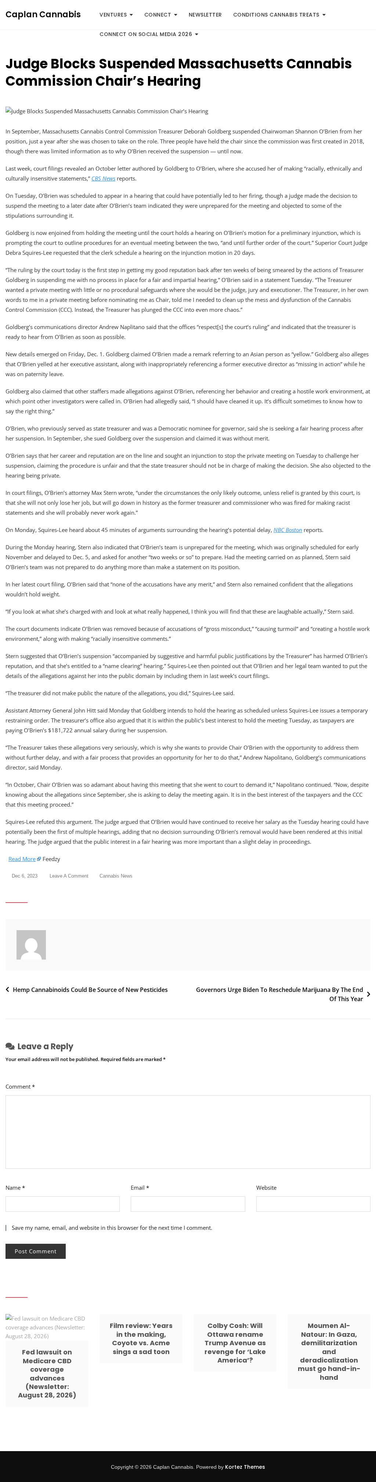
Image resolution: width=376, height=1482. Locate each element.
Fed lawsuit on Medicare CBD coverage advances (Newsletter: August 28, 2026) (47, 1373)
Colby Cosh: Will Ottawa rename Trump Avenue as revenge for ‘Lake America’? (235, 1343)
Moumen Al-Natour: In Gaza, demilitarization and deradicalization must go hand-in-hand (329, 1351)
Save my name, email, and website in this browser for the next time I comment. (112, 1227)
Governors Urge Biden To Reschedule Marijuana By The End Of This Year (279, 994)
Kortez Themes (245, 1467)
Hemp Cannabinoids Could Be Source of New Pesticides (90, 990)
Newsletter (205, 14)
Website (266, 1187)
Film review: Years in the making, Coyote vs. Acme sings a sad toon (141, 1338)
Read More (22, 859)
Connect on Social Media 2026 (146, 34)
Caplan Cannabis (43, 14)
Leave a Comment (69, 877)
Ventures (113, 14)
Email (140, 1187)
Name (15, 1187)
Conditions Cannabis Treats (276, 14)
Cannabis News (116, 876)
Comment (20, 1086)
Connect (157, 14)
